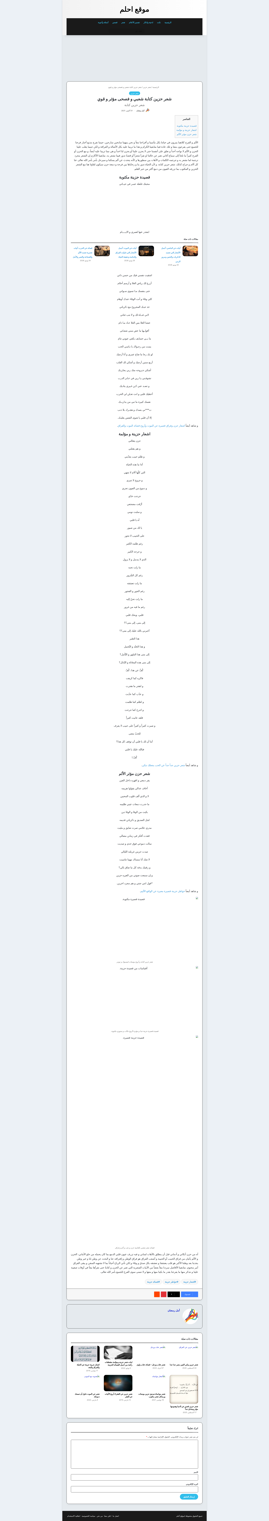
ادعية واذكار (148, 22)
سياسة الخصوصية (88, 1516)
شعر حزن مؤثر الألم (187, 134)
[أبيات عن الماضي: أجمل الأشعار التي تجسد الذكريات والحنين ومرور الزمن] (190, 251)
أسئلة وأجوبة (103, 22)
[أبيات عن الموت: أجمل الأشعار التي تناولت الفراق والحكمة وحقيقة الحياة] (146, 251)
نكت (159, 22)
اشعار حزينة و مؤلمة (186, 129)
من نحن (100, 1516)
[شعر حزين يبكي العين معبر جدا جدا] (184, 1354)
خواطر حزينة (171, 1281)
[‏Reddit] (157, 1294)
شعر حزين (147, 87)
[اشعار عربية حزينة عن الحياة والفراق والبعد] (85, 1354)
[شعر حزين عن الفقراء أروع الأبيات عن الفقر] (118, 1383)
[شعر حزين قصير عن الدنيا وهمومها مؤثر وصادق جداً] (184, 1389)
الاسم (196, 1472)
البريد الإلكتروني (192, 1484)
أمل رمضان (140, 111)
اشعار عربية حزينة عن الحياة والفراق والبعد (88, 1365)
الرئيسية (168, 22)
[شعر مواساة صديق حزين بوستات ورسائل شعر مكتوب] (151, 1383)
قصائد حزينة (152, 1281)
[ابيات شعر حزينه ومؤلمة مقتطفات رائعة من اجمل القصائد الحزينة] (118, 1352)
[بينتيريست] (163, 1294)
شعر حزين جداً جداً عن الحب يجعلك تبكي (163, 765)
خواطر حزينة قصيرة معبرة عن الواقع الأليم (163, 891)
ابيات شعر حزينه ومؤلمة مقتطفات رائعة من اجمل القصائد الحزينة (118, 1363)
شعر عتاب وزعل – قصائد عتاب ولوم (151, 1364)
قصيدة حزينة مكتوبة (187, 125)
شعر (123, 22)
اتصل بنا (116, 1516)
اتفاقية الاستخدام (73, 1516)
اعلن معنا (107, 1516)
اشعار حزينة (188, 1281)
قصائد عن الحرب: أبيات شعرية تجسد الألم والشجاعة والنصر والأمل (82, 252)
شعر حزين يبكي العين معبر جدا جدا (184, 1364)
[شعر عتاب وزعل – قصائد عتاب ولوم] (151, 1354)
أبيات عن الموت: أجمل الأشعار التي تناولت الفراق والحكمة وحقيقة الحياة (125, 252)
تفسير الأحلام (134, 22)
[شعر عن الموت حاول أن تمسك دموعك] (85, 1383)
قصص (114, 22)
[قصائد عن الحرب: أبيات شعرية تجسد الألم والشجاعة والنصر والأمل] (102, 251)
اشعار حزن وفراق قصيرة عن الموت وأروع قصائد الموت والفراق (151, 425)
